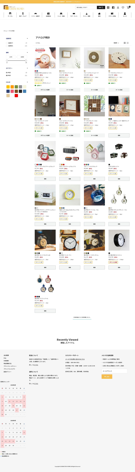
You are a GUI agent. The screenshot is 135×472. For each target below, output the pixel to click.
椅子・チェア (22, 16)
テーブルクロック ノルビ (90, 121)
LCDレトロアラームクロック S (67, 166)
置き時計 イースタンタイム (91, 255)
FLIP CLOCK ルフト (114, 166)
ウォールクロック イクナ (41, 121)
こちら (36, 365)
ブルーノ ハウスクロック (90, 166)
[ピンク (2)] (12, 91)
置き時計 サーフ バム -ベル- (91, 210)
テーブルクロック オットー (116, 73)
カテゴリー (9, 68)
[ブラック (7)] (20, 91)
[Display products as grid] (125, 43)
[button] (38, 83)
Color (8, 82)
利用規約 (6, 361)
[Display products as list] (128, 43)
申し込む (106, 376)
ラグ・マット (73, 16)
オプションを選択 (45, 89)
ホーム (5, 31)
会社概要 (6, 355)
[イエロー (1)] (8, 86)
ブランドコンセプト (9, 369)
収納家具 (48, 16)
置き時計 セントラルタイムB (42, 255)
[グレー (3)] (20, 86)
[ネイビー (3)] (8, 91)
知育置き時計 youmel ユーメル (43, 73)
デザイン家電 (112, 16)
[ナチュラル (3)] (24, 86)
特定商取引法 (7, 363)
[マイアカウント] (118, 7)
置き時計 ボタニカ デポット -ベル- (118, 210)
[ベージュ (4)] (8, 95)
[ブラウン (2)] (16, 91)
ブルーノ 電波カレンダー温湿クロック (119, 121)
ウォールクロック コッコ (66, 73)
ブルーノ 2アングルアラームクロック (45, 166)
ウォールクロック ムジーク (91, 73)
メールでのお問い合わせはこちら (75, 359)
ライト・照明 (86, 16)
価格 (7, 52)
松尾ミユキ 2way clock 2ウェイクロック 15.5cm (69, 211)
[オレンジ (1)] (12, 86)
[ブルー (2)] (24, 91)
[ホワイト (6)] (12, 95)
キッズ (125, 16)
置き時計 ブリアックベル (41, 298)
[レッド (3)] (16, 95)
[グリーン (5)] (16, 86)
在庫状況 (8, 38)
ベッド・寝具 (61, 16)
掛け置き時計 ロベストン (115, 255)
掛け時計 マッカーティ (65, 255)
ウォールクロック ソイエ (66, 121)
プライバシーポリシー (10, 366)
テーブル (10, 16)
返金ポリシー (7, 372)
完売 (119, 135)
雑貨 (99, 16)
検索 (100, 7)
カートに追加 (69, 89)
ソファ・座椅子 (35, 16)
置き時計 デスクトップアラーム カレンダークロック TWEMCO (45, 211)
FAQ (5, 358)
